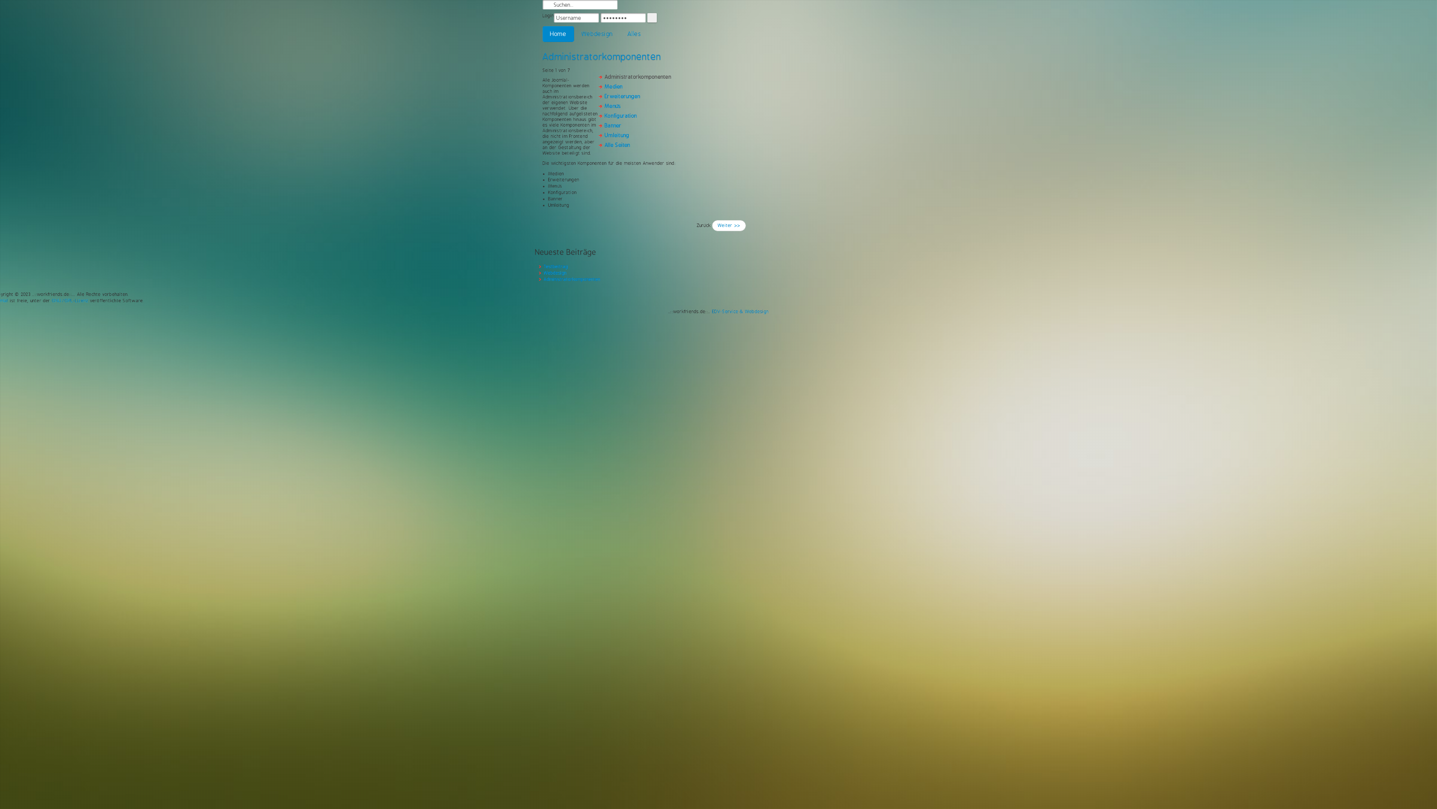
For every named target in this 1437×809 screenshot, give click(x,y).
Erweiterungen (622, 96)
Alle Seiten (618, 145)
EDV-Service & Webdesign (740, 311)
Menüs (613, 106)
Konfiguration (621, 116)
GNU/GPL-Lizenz (70, 300)
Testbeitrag (556, 266)
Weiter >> (729, 225)
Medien (614, 87)
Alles (634, 33)
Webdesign (597, 33)
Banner (613, 125)
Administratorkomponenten (602, 56)
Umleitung (617, 135)
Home (558, 33)
